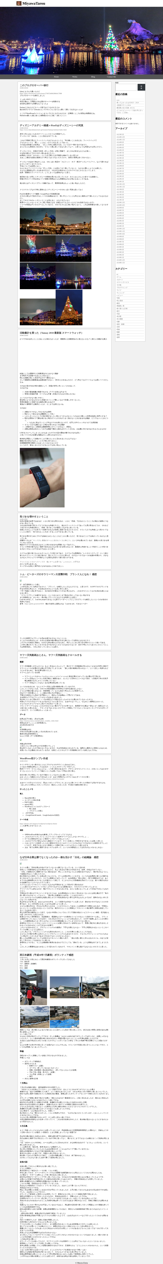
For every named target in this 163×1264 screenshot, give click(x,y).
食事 (118, 337)
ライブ (119, 290)
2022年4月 (120, 174)
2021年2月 (120, 197)
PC (117, 274)
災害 (118, 327)
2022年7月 (120, 168)
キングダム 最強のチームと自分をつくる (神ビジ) (51, 540)
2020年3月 (120, 221)
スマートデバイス (123, 282)
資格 (118, 335)
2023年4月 (120, 155)
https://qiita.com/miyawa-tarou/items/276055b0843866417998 (41, 93)
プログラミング (122, 287)
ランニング (120, 293)
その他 (119, 285)
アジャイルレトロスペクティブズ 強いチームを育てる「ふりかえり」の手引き (50, 562)
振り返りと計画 (122, 308)
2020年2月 (120, 223)
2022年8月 (120, 166)
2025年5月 (120, 134)
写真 (118, 298)
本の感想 (120, 319)
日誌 (118, 314)
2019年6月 (120, 244)
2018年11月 (121, 263)
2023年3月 (120, 158)
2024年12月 (121, 137)
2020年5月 (120, 215)
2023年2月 (120, 161)
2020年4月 (120, 218)
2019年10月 (121, 234)
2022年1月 (120, 181)
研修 (118, 329)
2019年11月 (121, 231)
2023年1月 (120, 163)
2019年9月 (120, 236)
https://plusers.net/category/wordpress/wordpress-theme (38, 824)
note (118, 100)
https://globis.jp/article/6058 (34, 604)
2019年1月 (120, 257)
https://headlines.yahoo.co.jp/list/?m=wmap (52, 676)
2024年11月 (121, 140)
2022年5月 (120, 171)
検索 (116, 83)
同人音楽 (120, 301)
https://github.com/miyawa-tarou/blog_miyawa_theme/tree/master (42, 779)
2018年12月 (121, 260)
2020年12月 (121, 202)
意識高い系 (120, 306)
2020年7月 (120, 210)
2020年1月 (120, 226)
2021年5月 (120, 192)
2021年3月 (120, 195)
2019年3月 (120, 252)
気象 (118, 321)
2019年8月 (120, 239)
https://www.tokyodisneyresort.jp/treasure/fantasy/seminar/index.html (43, 130)
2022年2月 (120, 179)
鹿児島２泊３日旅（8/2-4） (126, 108)
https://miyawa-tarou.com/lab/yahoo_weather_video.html (39, 721)
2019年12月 (121, 229)
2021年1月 (120, 200)
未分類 (119, 316)
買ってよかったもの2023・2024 (128, 102)
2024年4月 (120, 147)
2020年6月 (120, 213)
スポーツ (120, 280)
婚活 (118, 303)
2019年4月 (120, 249)
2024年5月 (120, 145)
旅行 (118, 311)
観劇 (118, 332)
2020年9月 (120, 208)
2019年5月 (120, 247)
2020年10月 (121, 205)
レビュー (120, 295)
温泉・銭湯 (120, 324)
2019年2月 (120, 255)
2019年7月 (120, 242)
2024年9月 (120, 142)
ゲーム (119, 277)
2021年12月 (121, 184)
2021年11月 (121, 187)
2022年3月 (120, 176)
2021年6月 (120, 189)
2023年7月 (120, 153)
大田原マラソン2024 (124, 105)
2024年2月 (120, 150)
